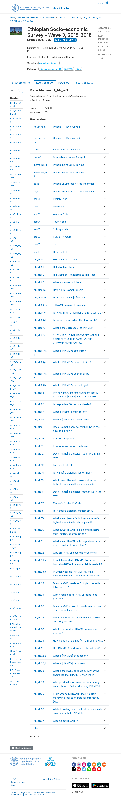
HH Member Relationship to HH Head (74, 274)
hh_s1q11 (38, 445)
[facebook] (74, 764)
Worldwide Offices (52, 779)
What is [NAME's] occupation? (70, 655)
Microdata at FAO (61, 8)
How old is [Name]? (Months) (69, 297)
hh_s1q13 (39, 465)
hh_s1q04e (40, 327)
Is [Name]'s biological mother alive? (73, 510)
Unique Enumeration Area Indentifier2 (74, 191)
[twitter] (84, 769)
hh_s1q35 (39, 693)
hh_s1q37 (39, 720)
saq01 (37, 198)
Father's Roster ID (63, 465)
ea (54, 244)
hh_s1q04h (40, 385)
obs (36, 728)
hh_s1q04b (40, 297)
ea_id (36, 183)
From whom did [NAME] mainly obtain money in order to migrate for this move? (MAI (76, 697)
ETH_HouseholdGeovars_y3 (15, 662)
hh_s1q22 (39, 552)
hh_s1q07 (39, 411)
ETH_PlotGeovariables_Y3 (15, 673)
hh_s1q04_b (40, 305)
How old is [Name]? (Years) (68, 289)
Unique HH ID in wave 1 (66, 126)
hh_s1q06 (39, 404)
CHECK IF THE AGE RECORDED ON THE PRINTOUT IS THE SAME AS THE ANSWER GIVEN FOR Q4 (76, 339)
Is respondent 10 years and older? (72, 404)
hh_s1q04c (40, 312)
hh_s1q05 (39, 392)
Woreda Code (60, 214)
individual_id (40, 164)
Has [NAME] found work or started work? (77, 648)
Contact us (25, 792)
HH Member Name (63, 267)
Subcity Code (60, 229)
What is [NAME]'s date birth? (69, 350)
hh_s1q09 (39, 426)
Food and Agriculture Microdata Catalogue (36, 18)
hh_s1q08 (39, 419)
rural (36, 149)
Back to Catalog (23, 748)
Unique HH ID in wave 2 (66, 138)
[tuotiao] (79, 769)
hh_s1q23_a (40, 560)
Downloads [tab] (64, 83)
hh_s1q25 (39, 594)
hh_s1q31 (39, 648)
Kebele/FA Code (62, 236)
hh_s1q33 (39, 670)
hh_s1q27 (39, 617)
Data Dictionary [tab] (44, 83)
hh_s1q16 (39, 491)
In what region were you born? (70, 445)
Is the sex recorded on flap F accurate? (75, 320)
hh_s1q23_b (40, 571)
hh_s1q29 (39, 640)
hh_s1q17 (39, 503)
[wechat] (89, 769)
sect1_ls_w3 (15, 317)
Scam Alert (16, 794)
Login (99, 3)
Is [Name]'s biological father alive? (72, 472)
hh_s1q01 (39, 267)
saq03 (37, 214)
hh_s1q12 (39, 453)
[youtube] (99, 769)
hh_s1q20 (39, 529)
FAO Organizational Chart (18, 782)
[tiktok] (74, 769)
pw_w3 (37, 157)
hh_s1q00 (39, 259)
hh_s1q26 (39, 606)
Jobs (13, 792)
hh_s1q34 (39, 682)
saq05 (37, 229)
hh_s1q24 (39, 583)
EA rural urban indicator (66, 149)
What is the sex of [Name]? (68, 282)
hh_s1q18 (39, 510)
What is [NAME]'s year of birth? (71, 373)
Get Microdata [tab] (85, 83)
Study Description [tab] (21, 83)
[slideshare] (99, 764)
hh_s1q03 (39, 282)
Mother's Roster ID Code (67, 503)
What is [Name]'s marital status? (71, 419)
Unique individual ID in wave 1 (69, 164)
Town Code (59, 221)
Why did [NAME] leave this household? (75, 552)
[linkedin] (89, 764)
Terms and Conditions (44, 792)
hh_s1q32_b (40, 663)
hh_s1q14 (39, 472)
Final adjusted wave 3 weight (69, 157)
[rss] (94, 764)
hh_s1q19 (39, 518)
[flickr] (79, 764)
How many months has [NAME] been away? (78, 640)
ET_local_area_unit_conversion (15, 627)
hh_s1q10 (39, 438)
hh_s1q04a (40, 289)
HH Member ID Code (65, 259)
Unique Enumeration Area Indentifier (73, 183)
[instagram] (84, 764)
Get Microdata (67, 40)
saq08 (37, 252)
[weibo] (94, 769)
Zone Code (59, 206)
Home (12, 18)
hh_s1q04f (39, 335)
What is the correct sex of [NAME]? (73, 327)
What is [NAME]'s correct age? (70, 385)
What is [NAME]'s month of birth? (72, 362)
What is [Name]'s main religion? (71, 411)
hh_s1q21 (39, 541)
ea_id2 (37, 191)
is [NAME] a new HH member (70, 305)
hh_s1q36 (39, 709)
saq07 (37, 244)
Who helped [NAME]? (65, 720)
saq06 (37, 236)
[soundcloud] (104, 764)
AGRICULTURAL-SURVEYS (69, 18)
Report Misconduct (34, 794)
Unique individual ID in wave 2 (69, 172)
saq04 (37, 221)
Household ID (60, 252)
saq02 (37, 206)
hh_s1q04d (40, 320)
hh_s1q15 (39, 480)
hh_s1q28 (39, 629)
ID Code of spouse (63, 438)
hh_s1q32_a (40, 655)
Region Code (60, 198)
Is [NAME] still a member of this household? (78, 312)
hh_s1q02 (39, 274)
